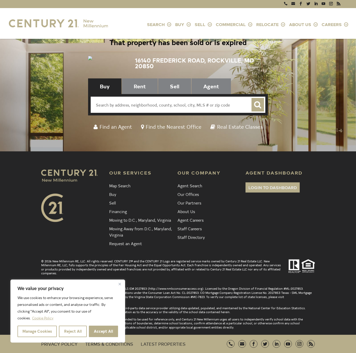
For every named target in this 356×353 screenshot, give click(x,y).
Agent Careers (190, 220)
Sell (112, 203)
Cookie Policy (42, 317)
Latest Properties (163, 343)
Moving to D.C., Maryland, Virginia (140, 220)
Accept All (103, 331)
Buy (112, 194)
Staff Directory (191, 237)
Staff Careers (189, 228)
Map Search (120, 185)
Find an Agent (116, 126)
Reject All (73, 331)
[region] (67, 311)
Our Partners (189, 203)
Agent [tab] (211, 86)
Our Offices (188, 194)
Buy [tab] (105, 86)
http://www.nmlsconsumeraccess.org (175, 288)
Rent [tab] (140, 86)
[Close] (119, 284)
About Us (186, 211)
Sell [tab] (174, 86)
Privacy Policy (59, 343)
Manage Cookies (37, 331)
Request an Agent (125, 243)
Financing (118, 211)
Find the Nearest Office (173, 126)
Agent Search (189, 185)
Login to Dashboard (272, 187)
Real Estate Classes (240, 126)
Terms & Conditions (109, 343)
